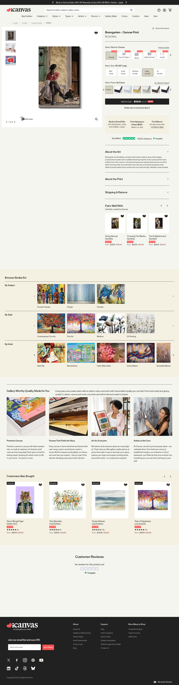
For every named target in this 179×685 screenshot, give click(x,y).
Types (68, 16)
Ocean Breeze (98, 521)
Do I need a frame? (162, 83)
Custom (135, 16)
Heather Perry (12, 524)
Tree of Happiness (143, 521)
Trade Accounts (134, 633)
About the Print (114, 179)
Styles (55, 16)
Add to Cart (137, 101)
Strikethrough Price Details (111, 644)
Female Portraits (36, 23)
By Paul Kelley (110, 36)
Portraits (24, 23)
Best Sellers (27, 16)
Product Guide (163, 48)
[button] (111, 55)
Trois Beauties (55, 521)
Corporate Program (135, 629)
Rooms (94, 16)
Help (102, 629)
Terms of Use (78, 644)
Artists (81, 16)
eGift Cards (132, 637)
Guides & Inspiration (108, 640)
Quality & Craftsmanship (82, 633)
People (15, 23)
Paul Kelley (109, 239)
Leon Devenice (140, 524)
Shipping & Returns (116, 192)
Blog (74, 648)
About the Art (113, 151)
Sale (155, 16)
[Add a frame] (26, 119)
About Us (76, 629)
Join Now (48, 647)
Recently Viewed (165, 682)
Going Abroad (111, 236)
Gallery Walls (111, 16)
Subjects (41, 16)
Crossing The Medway (137, 236)
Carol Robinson (55, 524)
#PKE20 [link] (48, 23)
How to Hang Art (107, 633)
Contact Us (105, 648)
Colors (124, 16)
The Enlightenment (157, 236)
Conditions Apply (157, 127)
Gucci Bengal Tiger (15, 521)
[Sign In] (164, 10)
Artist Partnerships (80, 640)
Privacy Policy (78, 637)
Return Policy (106, 637)
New (146, 16)
